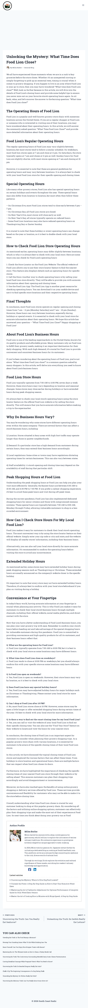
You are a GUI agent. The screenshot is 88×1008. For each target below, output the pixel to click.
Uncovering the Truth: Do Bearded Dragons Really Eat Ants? (22, 966)
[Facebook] (30, 869)
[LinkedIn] (35, 869)
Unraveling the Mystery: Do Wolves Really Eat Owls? (20, 976)
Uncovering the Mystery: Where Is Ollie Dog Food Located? (34, 880)
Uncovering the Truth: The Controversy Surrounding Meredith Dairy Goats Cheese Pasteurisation (34, 957)
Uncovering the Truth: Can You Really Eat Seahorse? (21, 918)
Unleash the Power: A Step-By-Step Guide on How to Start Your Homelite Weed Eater (42, 885)
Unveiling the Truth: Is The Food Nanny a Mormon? (19, 937)
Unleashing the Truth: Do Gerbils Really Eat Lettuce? (66, 918)
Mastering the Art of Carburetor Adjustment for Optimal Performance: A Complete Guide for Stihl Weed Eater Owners (44, 891)
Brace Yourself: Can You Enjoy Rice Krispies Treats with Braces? (24, 947)
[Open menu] (83, 5)
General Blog (29, 68)
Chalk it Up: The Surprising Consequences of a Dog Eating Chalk (23, 971)
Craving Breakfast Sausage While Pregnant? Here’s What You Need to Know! (28, 961)
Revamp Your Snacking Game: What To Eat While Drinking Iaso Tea (25, 942)
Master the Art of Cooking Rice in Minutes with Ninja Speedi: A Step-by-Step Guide (44, 896)
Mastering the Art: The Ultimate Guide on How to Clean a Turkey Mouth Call (27, 952)
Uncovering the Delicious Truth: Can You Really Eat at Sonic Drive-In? (25, 981)
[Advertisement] (44, 27)
